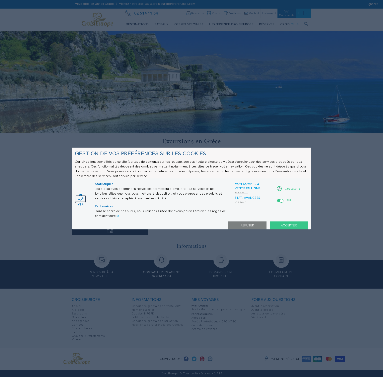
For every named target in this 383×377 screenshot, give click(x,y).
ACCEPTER (289, 225)
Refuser (247, 225)
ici (117, 216)
